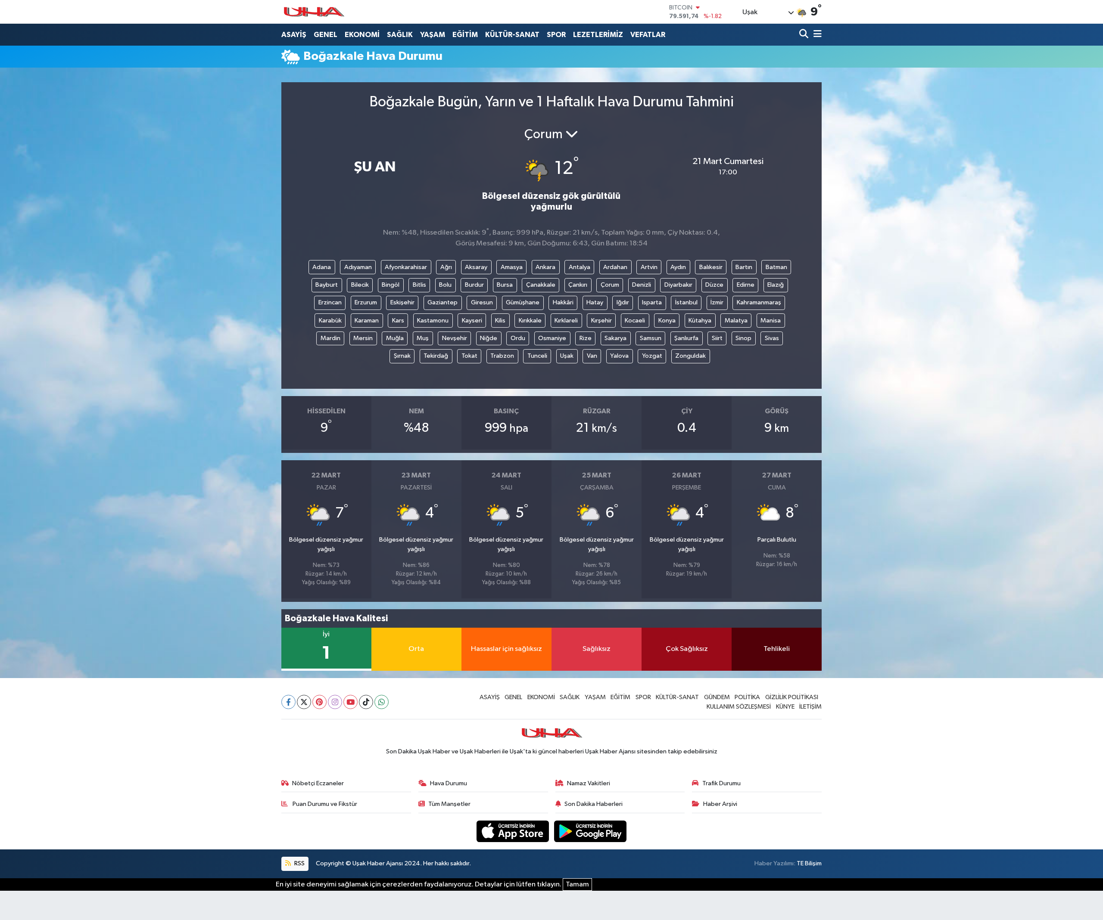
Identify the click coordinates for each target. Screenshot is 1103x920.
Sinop (743, 338)
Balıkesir (711, 267)
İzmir (716, 302)
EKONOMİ (362, 34)
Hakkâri (563, 302)
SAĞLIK (400, 34)
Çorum (610, 285)
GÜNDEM (717, 697)
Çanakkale (540, 285)
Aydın (678, 267)
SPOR (556, 34)
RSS (299, 863)
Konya (667, 320)
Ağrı (446, 267)
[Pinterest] (319, 702)
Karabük (330, 320)
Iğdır (623, 302)
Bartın (743, 267)
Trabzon (502, 356)
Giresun (482, 302)
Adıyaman (358, 267)
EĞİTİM (465, 34)
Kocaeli (635, 320)
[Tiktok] (366, 702)
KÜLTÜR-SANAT (512, 34)
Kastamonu (433, 320)
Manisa (770, 320)
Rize (586, 338)
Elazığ (775, 285)
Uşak (566, 356)
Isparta (652, 302)
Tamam (577, 884)
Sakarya (615, 338)
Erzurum (366, 302)
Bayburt (326, 285)
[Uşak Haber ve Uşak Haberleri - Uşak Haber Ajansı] (313, 12)
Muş (423, 338)
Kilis (500, 320)
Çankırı (577, 285)
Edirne (745, 285)
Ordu (518, 338)
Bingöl (390, 285)
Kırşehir (601, 320)
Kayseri (472, 320)
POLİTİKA (747, 697)
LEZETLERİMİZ (598, 34)
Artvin (649, 267)
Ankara (545, 267)
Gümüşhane (522, 302)
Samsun (650, 338)
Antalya (579, 267)
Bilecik (360, 285)
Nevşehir (454, 338)
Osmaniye (552, 338)
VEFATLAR (647, 34)
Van (592, 356)
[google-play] (590, 831)
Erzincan (330, 302)
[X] (304, 702)
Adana (321, 267)
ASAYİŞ (293, 34)
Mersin (363, 338)
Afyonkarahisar (406, 267)
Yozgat (652, 356)
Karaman (367, 320)
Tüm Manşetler (449, 804)
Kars (398, 320)
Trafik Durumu (721, 783)
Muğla (395, 338)
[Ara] (804, 34)
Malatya (736, 320)
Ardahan (615, 267)
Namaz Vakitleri (588, 783)
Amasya (512, 267)
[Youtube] (350, 702)
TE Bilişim (809, 863)
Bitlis (419, 285)
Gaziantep (442, 302)
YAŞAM (432, 34)
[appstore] (513, 831)
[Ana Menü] (816, 34)
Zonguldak (690, 356)
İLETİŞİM (810, 706)
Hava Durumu (448, 783)
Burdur (474, 285)
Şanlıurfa (686, 338)
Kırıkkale (530, 320)
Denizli (641, 285)
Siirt (717, 338)
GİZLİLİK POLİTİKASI (791, 697)
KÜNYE (785, 706)
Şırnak (402, 356)
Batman (776, 267)
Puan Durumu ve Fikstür (324, 804)
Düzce (714, 285)
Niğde (488, 338)
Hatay (594, 302)
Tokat (469, 356)
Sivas (772, 338)
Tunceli (537, 356)
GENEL (325, 34)
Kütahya (700, 320)
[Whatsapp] (381, 702)
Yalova (619, 356)
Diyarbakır (678, 285)
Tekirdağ (436, 356)
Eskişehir (402, 302)
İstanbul (686, 302)
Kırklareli (566, 320)
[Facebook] (288, 702)
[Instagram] (335, 702)
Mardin (330, 338)
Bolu (445, 285)
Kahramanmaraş (759, 302)
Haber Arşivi (720, 804)
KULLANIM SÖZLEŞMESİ (739, 706)
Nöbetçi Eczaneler (318, 783)
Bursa (505, 285)
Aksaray (476, 267)
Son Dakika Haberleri (593, 804)
